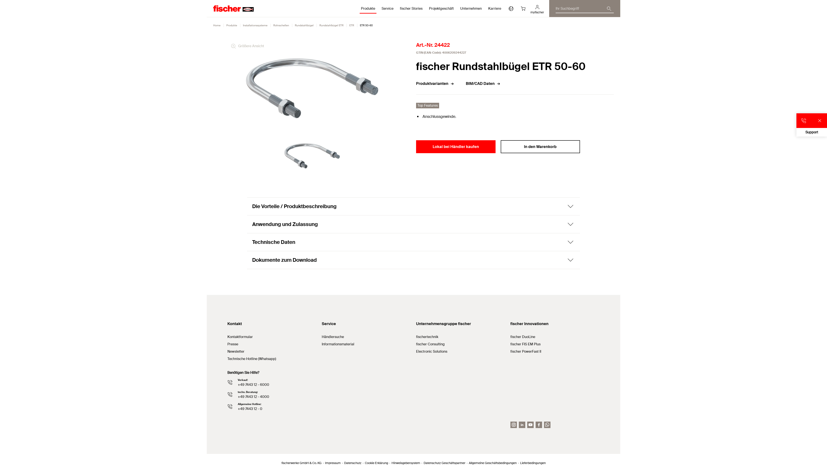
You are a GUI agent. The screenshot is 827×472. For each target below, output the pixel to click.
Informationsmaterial (338, 344)
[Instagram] (513, 425)
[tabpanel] (312, 155)
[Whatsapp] (547, 425)
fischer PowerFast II (525, 351)
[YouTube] (530, 425)
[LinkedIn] (522, 425)
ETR (351, 25)
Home (217, 25)
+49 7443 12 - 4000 (253, 396)
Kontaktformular (240, 337)
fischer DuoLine (522, 337)
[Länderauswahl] (511, 8)
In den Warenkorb (540, 146)
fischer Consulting (430, 344)
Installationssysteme (255, 25)
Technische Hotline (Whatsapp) (251, 359)
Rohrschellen (281, 25)
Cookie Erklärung (376, 463)
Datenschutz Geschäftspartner (444, 463)
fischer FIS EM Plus (525, 344)
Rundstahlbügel (304, 25)
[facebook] (539, 425)
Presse (232, 344)
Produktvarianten (432, 83)
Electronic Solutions (431, 351)
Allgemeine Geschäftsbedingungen (493, 463)
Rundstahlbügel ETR (331, 25)
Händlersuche (333, 337)
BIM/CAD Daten (480, 83)
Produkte (231, 25)
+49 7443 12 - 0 (250, 409)
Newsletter (235, 351)
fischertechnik (427, 337)
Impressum (333, 463)
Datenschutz (352, 463)
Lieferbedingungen (533, 463)
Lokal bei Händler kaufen (456, 146)
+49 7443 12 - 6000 (253, 384)
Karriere (494, 8)
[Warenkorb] (523, 8)
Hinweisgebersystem (406, 463)
